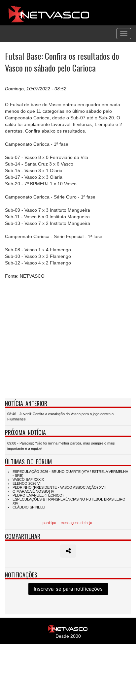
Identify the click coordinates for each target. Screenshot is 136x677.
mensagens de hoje (76, 523)
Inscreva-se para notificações (68, 589)
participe (49, 523)
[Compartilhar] (68, 551)
